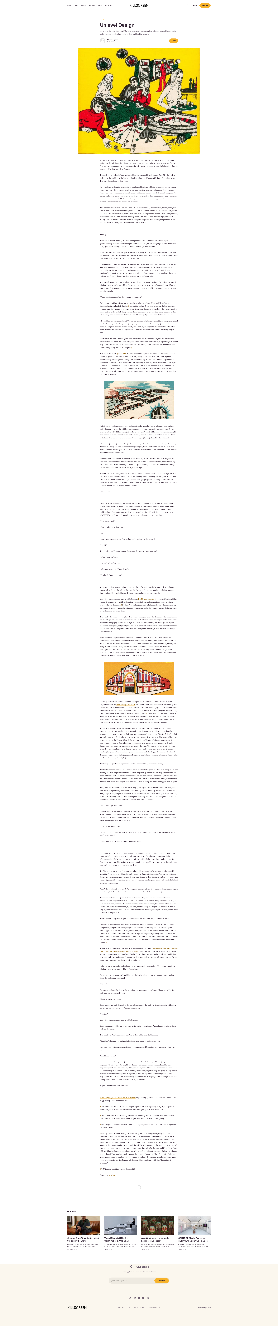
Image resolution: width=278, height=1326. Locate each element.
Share (174, 41)
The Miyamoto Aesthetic (147, 599)
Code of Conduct (138, 1308)
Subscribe (205, 5)
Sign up (121, 1308)
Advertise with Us (153, 1308)
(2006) (118, 1098)
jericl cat (111, 1175)
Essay (102, 20)
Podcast (83, 5)
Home (69, 5)
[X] (130, 1298)
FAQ (128, 1308)
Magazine (108, 5)
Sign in (194, 5)
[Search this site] (188, 5)
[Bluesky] (139, 1298)
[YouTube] (143, 1298)
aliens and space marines (125, 705)
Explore (92, 5)
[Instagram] (148, 1298)
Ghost (208, 1308)
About (100, 5)
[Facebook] (135, 1298)
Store (76, 5)
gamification (121, 353)
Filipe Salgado (112, 40)
